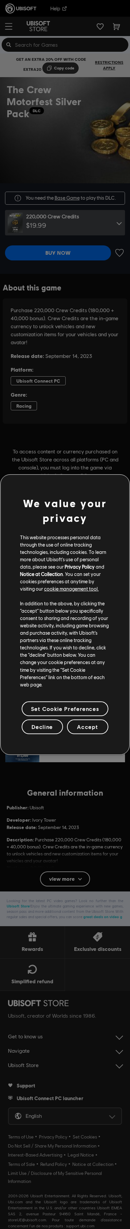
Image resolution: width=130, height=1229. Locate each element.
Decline (42, 727)
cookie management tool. (71, 589)
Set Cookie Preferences (65, 708)
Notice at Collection (41, 574)
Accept (87, 727)
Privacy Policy (80, 567)
